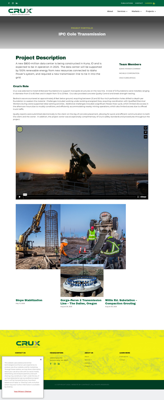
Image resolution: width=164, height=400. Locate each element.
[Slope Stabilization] (37, 280)
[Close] (40, 359)
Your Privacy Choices (22, 391)
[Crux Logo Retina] (28, 341)
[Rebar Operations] (48, 236)
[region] (23, 377)
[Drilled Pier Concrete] (93, 236)
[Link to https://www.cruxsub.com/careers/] (154, 3)
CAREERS (149, 3)
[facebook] (9, 3)
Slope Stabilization (29, 300)
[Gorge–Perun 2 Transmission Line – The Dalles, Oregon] (82, 280)
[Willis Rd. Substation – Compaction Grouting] (126, 280)
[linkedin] (16, 3)
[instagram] (13, 3)
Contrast (85, 384)
